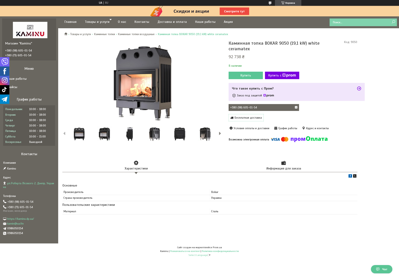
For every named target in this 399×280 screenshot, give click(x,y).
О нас (122, 22)
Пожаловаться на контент (185, 251)
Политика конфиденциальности (220, 251)
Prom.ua (217, 247)
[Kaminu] (30, 30)
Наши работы (205, 22)
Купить (245, 75)
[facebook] (350, 176)
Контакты (141, 22)
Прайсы (11, 87)
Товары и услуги (97, 22)
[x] (354, 176)
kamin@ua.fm (15, 223)
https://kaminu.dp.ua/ (20, 219)
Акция (228, 22)
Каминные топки (104, 34)
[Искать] (393, 22)
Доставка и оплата (172, 22)
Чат (384, 269)
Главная (70, 22)
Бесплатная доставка (248, 117)
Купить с (274, 75)
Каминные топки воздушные (136, 34)
